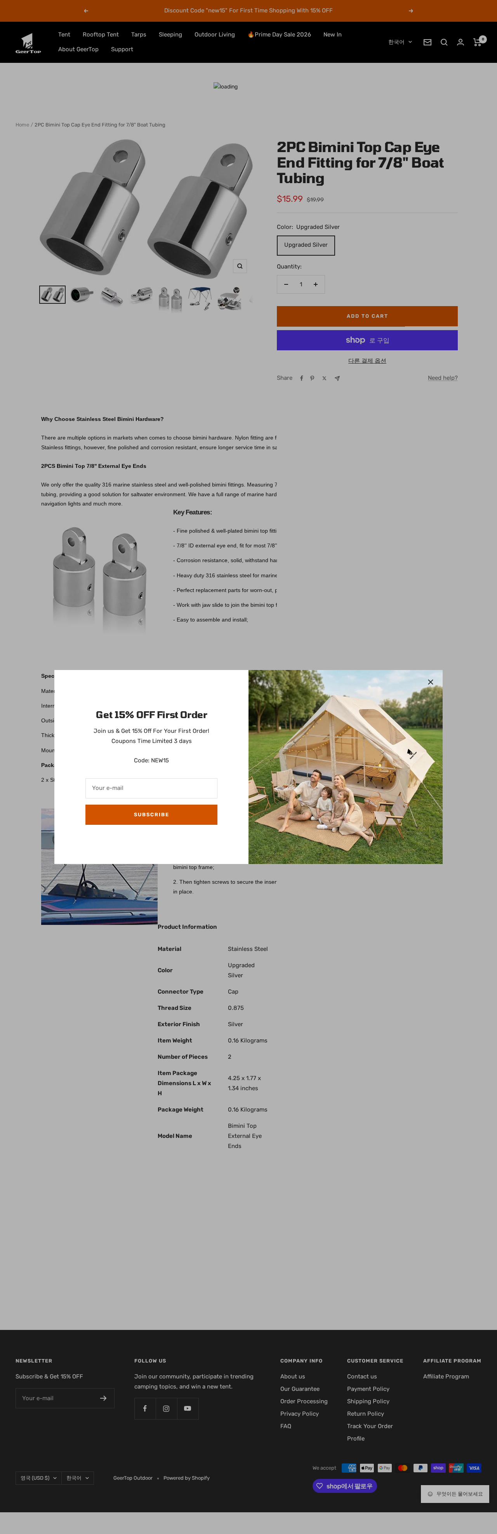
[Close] (430, 682)
